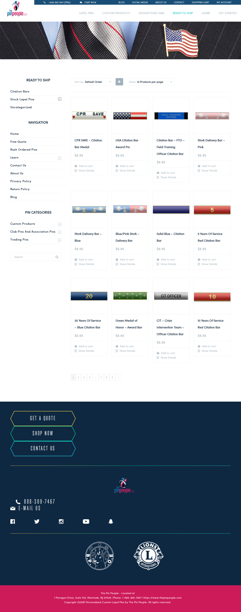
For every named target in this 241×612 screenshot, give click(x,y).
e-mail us (30, 508)
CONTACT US (43, 448)
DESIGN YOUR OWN (151, 13)
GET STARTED (228, 13)
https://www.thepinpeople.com (162, 597)
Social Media (140, 2)
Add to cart (85, 165)
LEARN (206, 13)
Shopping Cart (200, 2)
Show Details (86, 170)
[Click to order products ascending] (119, 81)
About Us (160, 2)
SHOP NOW (43, 433)
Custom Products (22, 223)
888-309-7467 (40, 502)
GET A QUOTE (43, 418)
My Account (224, 2)
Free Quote (18, 141)
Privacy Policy (20, 181)
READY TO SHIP (183, 13)
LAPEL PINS (86, 13)
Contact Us (18, 165)
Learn (14, 157)
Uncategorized (21, 107)
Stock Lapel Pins (22, 99)
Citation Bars (20, 91)
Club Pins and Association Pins (33, 231)
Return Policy (20, 189)
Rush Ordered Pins (23, 149)
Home (14, 133)
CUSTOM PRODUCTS (116, 13)
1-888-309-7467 (131, 597)
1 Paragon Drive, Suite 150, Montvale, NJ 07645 (82, 597)
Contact (179, 2)
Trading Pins (19, 239)
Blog (121, 2)
